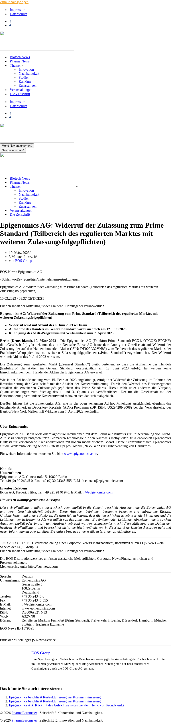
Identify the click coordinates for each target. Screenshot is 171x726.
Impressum (17, 10)
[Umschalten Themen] (77, 187)
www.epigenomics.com (80, 453)
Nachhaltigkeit (29, 73)
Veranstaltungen (21, 90)
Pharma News (20, 61)
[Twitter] (10, 25)
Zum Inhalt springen (14, 2)
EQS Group (23, 261)
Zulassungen (28, 85)
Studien (24, 77)
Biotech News (20, 57)
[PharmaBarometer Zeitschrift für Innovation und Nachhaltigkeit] (37, 49)
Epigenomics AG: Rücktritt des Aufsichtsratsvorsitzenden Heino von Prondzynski (66, 705)
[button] (23, 66)
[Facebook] (10, 21)
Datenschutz (18, 14)
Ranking (25, 81)
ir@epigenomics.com (97, 492)
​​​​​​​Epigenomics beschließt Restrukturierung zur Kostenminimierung (55, 697)
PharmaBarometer (24, 713)
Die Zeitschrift (20, 94)
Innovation (26, 69)
